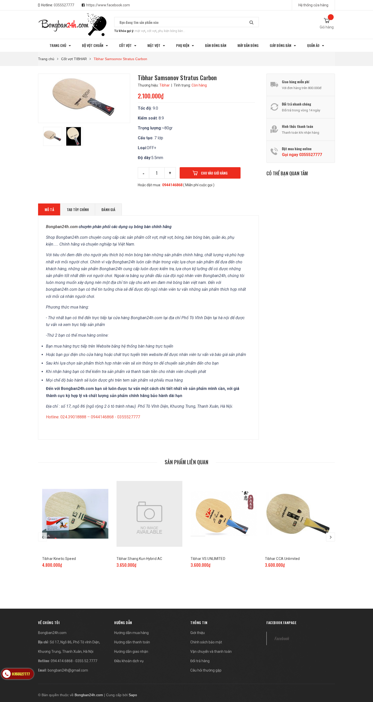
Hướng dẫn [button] (123, 622)
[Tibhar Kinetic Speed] (75, 513)
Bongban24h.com (52, 633)
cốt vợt (152, 31)
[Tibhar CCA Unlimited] (298, 513)
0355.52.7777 (86, 661)
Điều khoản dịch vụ (129, 661)
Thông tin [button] (199, 622)
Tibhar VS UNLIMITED (208, 559)
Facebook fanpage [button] (281, 622)
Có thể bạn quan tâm (287, 173)
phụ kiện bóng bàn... (171, 31)
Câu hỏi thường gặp (206, 670)
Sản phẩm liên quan (186, 462)
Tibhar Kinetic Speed (59, 559)
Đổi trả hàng (200, 661)
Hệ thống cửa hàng (313, 5)
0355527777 (64, 5)
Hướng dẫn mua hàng (131, 633)
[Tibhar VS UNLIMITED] (224, 513)
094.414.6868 (62, 661)
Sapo (133, 695)
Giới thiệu (197, 633)
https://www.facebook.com (108, 5)
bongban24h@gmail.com (68, 670)
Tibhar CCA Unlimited (282, 559)
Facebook (281, 638)
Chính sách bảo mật (206, 642)
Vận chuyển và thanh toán (211, 651)
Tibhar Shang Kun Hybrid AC (139, 559)
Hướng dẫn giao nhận (131, 651)
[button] (49, 622)
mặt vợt (140, 31)
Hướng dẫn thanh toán (132, 642)
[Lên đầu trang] (364, 671)
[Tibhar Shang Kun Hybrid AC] (149, 513)
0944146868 (172, 185)
